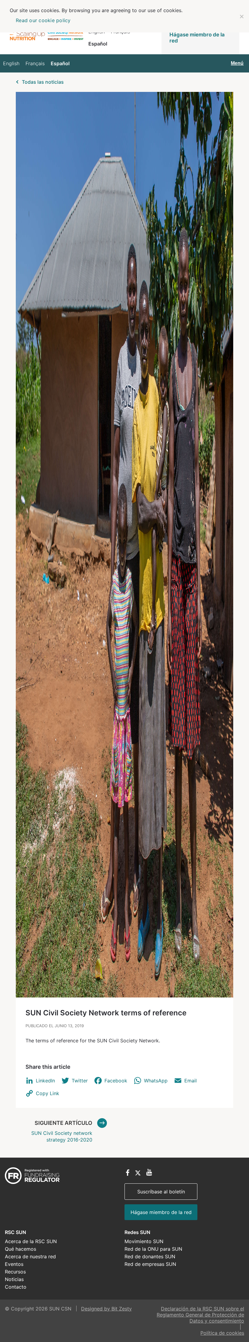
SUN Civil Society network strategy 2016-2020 (61, 1131)
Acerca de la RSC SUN (31, 1241)
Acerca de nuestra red (30, 1256)
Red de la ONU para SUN (153, 1249)
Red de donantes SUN (149, 1256)
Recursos (15, 1272)
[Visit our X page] (137, 1173)
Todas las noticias (43, 82)
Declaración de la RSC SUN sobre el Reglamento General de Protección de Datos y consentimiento (200, 1315)
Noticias (14, 1279)
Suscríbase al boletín (161, 1192)
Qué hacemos (20, 1249)
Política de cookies (222, 1333)
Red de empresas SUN (150, 1264)
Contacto (15, 1287)
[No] (241, 16)
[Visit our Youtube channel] (149, 1172)
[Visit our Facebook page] (127, 1173)
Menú (237, 63)
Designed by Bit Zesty (106, 1309)
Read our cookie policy (43, 20)
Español (97, 44)
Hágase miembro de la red (197, 38)
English (11, 63)
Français (35, 63)
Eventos (14, 1264)
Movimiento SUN (143, 1241)
